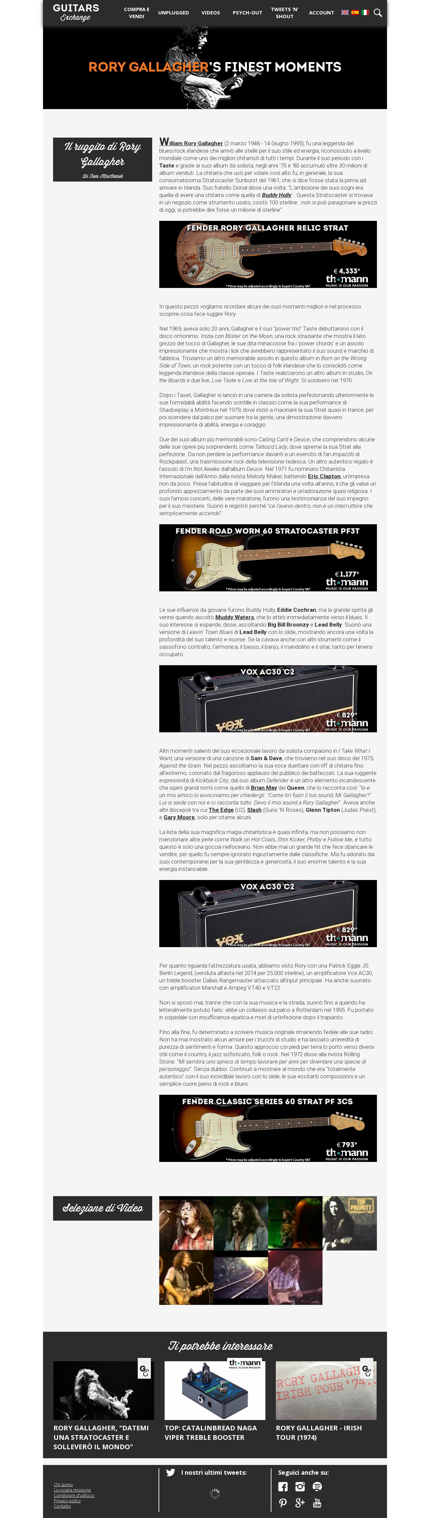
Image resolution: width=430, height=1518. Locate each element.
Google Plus (300, 1503)
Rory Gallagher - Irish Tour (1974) (319, 1432)
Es (355, 12)
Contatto (62, 1506)
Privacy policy (67, 1501)
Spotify (317, 1486)
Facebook (283, 1486)
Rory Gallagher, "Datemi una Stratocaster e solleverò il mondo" (101, 1437)
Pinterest (283, 1503)
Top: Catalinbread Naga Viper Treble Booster (211, 1432)
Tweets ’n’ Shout (284, 12)
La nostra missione (72, 1490)
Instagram (300, 1486)
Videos (211, 12)
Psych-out (247, 12)
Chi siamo (63, 1484)
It (365, 12)
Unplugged (173, 12)
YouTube (317, 1503)
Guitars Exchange (76, 11)
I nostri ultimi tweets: (214, 1472)
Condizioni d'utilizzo (74, 1495)
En (345, 12)
